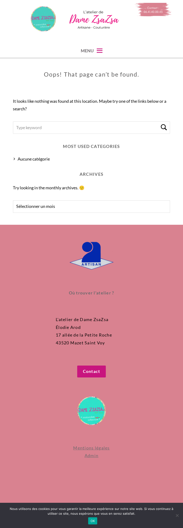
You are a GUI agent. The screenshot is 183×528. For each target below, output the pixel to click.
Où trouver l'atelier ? (91, 292)
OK (93, 521)
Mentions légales (91, 447)
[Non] (177, 515)
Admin (91, 455)
